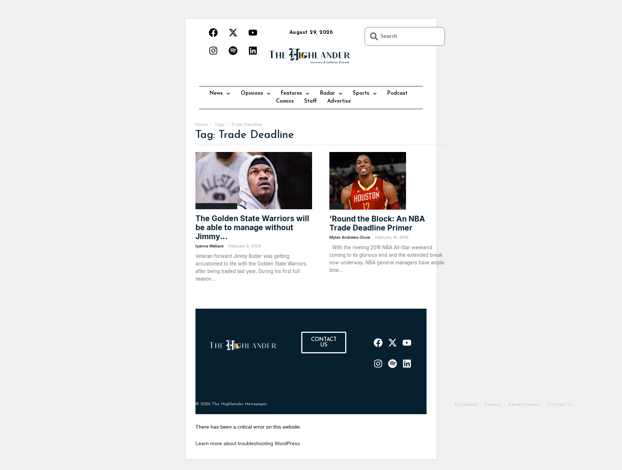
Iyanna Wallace (209, 246)
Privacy (492, 404)
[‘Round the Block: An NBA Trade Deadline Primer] (387, 181)
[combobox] (405, 36)
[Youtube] (253, 32)
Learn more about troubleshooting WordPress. (248, 443)
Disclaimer (466, 404)
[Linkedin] (253, 50)
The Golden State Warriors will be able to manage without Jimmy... (252, 227)
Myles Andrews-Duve (349, 237)
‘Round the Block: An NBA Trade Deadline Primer (377, 223)
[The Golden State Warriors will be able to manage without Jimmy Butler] (253, 180)
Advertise (339, 101)
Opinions (252, 93)
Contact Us (560, 404)
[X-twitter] (233, 32)
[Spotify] (233, 50)
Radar (327, 93)
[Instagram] (213, 50)
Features (291, 93)
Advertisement (524, 404)
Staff (310, 101)
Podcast (397, 93)
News (216, 93)
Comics (285, 101)
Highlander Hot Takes (216, 206)
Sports (361, 93)
